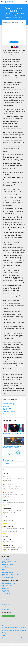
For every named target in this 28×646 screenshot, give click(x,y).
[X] (12, 47)
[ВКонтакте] (17, 47)
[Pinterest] (16, 47)
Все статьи (6, 463)
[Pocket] (14, 47)
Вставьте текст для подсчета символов (13, 22)
